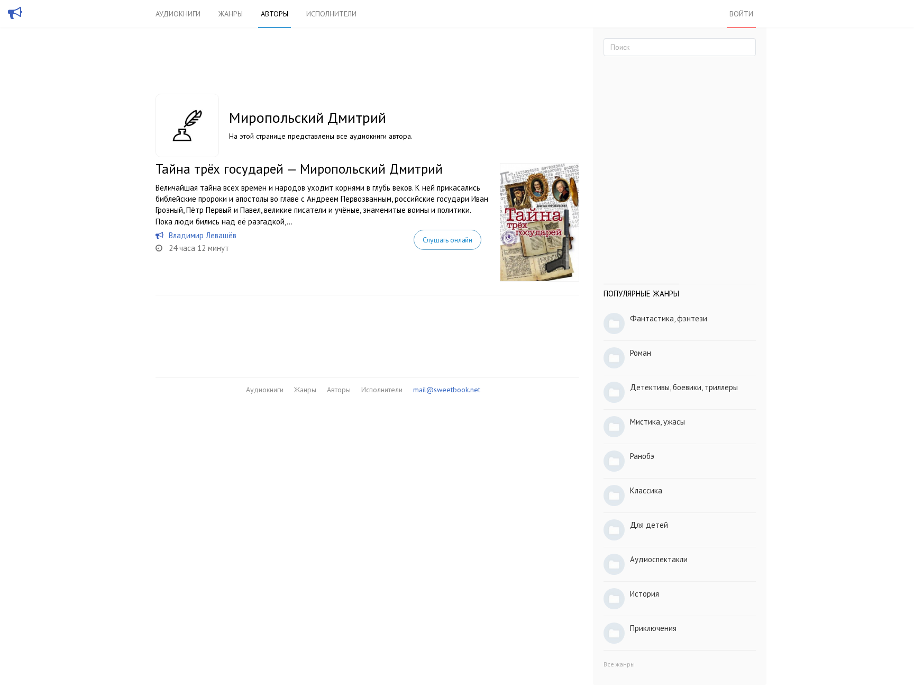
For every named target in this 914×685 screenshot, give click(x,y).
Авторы (274, 14)
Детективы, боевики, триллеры (684, 387)
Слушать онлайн (447, 240)
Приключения (653, 628)
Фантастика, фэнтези (668, 318)
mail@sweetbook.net (446, 389)
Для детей (649, 525)
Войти (741, 14)
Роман (640, 353)
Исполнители (331, 14)
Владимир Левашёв (202, 235)
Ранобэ (642, 456)
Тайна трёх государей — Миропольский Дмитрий (299, 168)
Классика (646, 490)
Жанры (230, 14)
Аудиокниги (178, 14)
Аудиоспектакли (659, 559)
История (644, 594)
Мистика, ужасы (657, 422)
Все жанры (619, 664)
